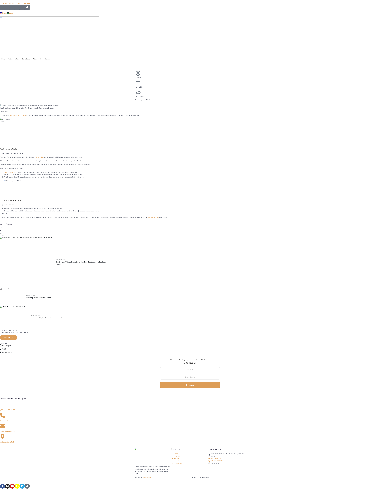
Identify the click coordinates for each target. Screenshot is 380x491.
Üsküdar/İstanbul (7, 442)
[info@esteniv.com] (2, 426)
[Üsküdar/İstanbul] (2, 436)
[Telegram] (22, 486)
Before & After (26, 59)
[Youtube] (12, 486)
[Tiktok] (27, 7)
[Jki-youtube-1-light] (12, 7)
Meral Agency (147, 477)
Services (10, 59)
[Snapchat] (17, 486)
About (17, 59)
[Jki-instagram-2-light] (7, 7)
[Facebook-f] (2, 486)
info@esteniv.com (7, 431)
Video (35, 59)
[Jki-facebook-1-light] (2, 7)
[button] (190, 228)
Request (190, 385)
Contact (47, 59)
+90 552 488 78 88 (7, 410)
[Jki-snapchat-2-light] (17, 7)
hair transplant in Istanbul (18, 115)
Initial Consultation (10, 172)
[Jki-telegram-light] (22, 7)
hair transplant (39, 157)
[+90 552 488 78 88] (2, 404)
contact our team (153, 217)
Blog (41, 59)
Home (3, 59)
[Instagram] (7, 486)
